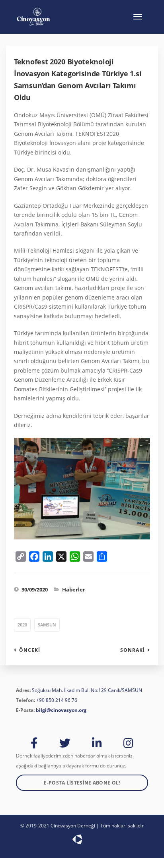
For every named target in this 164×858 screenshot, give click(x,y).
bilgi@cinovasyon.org (61, 710)
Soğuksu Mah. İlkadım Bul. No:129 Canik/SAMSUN (87, 690)
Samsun (47, 625)
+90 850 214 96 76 (56, 700)
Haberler (73, 589)
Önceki (29, 650)
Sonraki (132, 650)
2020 (22, 625)
